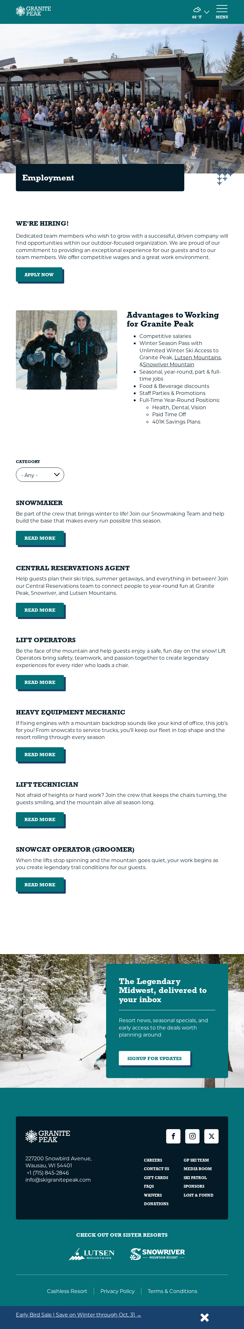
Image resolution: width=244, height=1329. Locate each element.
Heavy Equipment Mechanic (70, 712)
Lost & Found (199, 1195)
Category (28, 461)
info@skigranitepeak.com (58, 1179)
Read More (44, 540)
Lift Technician (47, 784)
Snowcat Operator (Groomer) (75, 849)
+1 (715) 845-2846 (47, 1172)
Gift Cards (156, 1178)
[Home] (33, 12)
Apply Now (39, 274)
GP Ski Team (196, 1160)
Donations (156, 1204)
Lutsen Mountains (197, 357)
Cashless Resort (67, 1291)
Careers (153, 1160)
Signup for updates (154, 1058)
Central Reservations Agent (73, 568)
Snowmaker (39, 503)
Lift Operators (46, 640)
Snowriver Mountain (168, 364)
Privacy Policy (117, 1291)
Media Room (198, 1169)
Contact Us (156, 1169)
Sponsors (194, 1186)
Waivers (153, 1195)
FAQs (149, 1186)
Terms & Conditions (172, 1291)
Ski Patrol (195, 1178)
